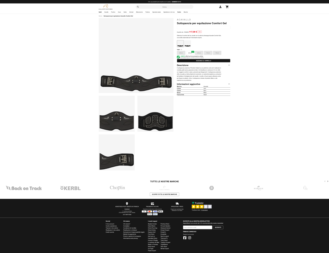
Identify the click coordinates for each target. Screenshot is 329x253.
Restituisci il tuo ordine (177, 210)
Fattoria (147, 12)
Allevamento (139, 12)
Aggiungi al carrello (203, 61)
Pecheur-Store (165, 224)
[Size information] (181, 49)
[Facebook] (185, 238)
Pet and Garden (165, 226)
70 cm (208, 53)
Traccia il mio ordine (112, 228)
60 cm (191, 52)
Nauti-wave (151, 246)
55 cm (181, 53)
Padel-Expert (152, 251)
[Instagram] (189, 238)
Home (100, 16)
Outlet (179, 12)
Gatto (125, 12)
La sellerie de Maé (153, 242)
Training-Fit (164, 238)
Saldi (100, 12)
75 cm (217, 53)
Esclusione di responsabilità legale (134, 232)
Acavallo (184, 19)
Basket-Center (152, 224)
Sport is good (165, 236)
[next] (328, 181)
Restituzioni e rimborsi (130, 230)
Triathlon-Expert (165, 242)
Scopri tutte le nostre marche (164, 194)
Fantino (113, 12)
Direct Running (152, 228)
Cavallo (106, 12)
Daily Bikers (151, 226)
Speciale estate (156, 12)
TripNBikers (164, 244)
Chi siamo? (126, 224)
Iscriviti (218, 227)
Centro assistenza (111, 226)
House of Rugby (153, 240)
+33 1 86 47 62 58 (127, 214)
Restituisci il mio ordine (113, 230)
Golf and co (151, 236)
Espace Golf (151, 232)
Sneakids (163, 234)
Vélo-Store (164, 246)
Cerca (164, 7)
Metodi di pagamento (129, 234)
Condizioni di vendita (129, 228)
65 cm (199, 53)
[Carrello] (227, 7)
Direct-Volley (152, 230)
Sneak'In (163, 232)
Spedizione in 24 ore (169, 12)
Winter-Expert (165, 248)
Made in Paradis (153, 244)
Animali (131, 12)
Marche (186, 12)
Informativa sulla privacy (130, 238)
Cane (119, 12)
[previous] (325, 181)
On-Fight (150, 248)
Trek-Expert (164, 240)
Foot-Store (151, 234)
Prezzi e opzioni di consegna (132, 236)
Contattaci (127, 209)
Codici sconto (110, 232)
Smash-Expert (165, 230)
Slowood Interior (165, 228)
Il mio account (110, 224)
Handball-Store (152, 238)
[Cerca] (138, 7)
